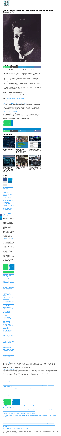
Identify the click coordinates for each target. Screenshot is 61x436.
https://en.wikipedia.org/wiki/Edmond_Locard (15, 98)
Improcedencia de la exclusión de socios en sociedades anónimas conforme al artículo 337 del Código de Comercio (28, 423)
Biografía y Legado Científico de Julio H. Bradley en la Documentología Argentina (8, 275)
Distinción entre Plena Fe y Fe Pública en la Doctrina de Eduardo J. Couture (8, 355)
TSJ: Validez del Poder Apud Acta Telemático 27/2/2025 (15, 428)
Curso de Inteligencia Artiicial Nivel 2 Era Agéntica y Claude (14, 103)
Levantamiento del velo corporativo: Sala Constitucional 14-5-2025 (18, 421)
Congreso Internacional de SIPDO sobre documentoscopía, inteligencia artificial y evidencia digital (8, 190)
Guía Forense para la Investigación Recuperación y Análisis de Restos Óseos (8, 199)
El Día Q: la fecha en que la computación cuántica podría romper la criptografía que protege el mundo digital (27, 376)
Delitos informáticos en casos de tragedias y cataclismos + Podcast (7, 331)
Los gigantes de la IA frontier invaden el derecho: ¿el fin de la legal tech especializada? (22, 378)
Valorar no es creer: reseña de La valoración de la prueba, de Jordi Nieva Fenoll (8, 336)
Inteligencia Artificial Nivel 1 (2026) (10, 111)
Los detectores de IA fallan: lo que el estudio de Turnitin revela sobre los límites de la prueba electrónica (26, 383)
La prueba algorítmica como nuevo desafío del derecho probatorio (8, 350)
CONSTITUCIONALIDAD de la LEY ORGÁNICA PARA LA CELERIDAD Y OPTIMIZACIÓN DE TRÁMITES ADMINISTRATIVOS (29, 418)
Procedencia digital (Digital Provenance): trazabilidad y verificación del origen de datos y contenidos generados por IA (8, 320)
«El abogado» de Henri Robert (9, 407)
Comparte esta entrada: (7, 128)
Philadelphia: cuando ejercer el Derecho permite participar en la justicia (19, 413)
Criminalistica (5, 8)
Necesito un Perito (8, 272)
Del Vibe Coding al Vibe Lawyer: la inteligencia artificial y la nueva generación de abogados (23, 380)
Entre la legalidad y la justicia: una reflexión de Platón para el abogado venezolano (21, 405)
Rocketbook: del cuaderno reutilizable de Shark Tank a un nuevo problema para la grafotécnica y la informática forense (8, 281)
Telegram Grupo (12, 267)
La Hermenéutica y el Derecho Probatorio (12, 392)
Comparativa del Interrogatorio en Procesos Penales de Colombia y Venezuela (20, 390)
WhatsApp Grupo (7, 123)
